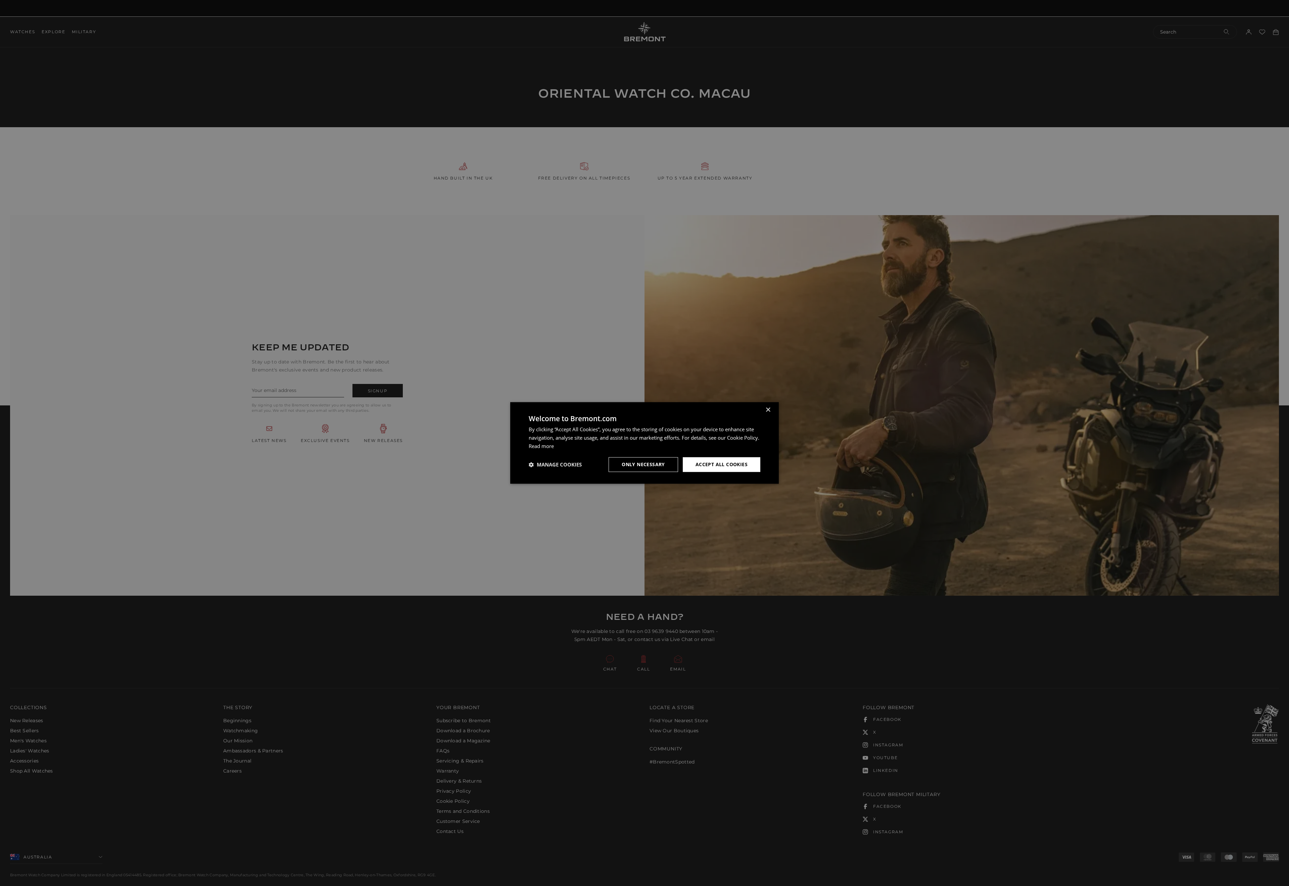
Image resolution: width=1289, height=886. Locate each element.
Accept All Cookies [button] (722, 464)
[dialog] (644, 443)
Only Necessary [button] (643, 464)
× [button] (767, 409)
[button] (555, 464)
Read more (541, 446)
